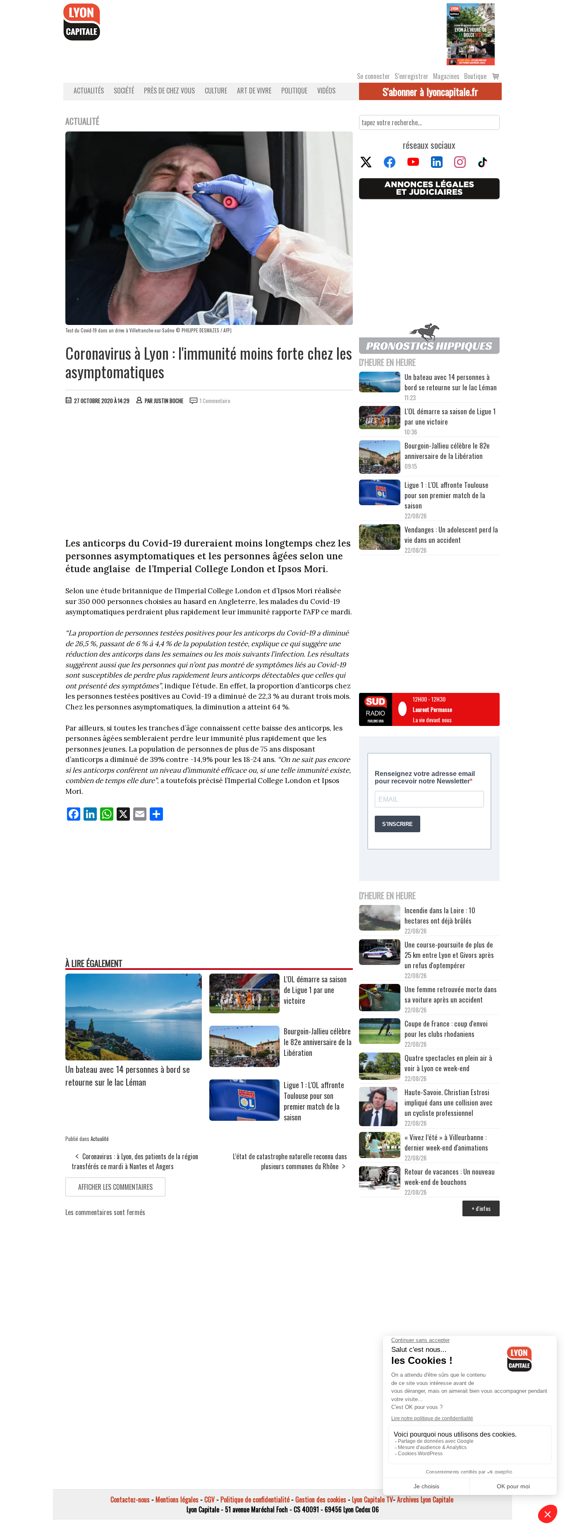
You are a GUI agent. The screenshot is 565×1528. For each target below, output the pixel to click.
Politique (294, 91)
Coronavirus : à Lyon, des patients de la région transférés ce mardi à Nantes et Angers (135, 1161)
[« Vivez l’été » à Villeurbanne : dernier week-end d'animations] (379, 1146)
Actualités (89, 91)
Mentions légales (177, 1499)
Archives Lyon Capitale (425, 1499)
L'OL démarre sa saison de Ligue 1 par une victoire (315, 990)
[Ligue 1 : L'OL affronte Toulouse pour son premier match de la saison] (244, 1118)
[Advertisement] (209, 473)
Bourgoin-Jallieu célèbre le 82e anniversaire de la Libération (318, 1042)
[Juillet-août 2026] (471, 33)
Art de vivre (254, 91)
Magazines (446, 76)
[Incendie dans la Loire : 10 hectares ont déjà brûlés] (379, 919)
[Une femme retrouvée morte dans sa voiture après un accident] (379, 999)
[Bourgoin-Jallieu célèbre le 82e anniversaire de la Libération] (244, 1064)
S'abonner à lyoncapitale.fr (430, 91)
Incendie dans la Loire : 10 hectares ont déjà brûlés (440, 915)
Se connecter (373, 76)
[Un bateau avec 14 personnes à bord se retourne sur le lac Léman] (133, 1057)
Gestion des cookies (320, 1499)
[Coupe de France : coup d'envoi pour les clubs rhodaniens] (379, 1032)
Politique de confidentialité (255, 1499)
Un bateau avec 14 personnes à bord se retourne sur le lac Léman (127, 1075)
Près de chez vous (169, 91)
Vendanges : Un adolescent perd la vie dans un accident (451, 534)
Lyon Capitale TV (372, 1499)
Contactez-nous (130, 1499)
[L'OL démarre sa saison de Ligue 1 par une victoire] (244, 1010)
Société (124, 91)
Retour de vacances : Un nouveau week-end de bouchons (450, 1176)
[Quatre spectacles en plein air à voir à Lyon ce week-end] (379, 1067)
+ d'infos (481, 1208)
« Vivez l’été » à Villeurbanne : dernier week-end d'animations (446, 1142)
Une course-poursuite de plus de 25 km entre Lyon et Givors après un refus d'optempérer (449, 954)
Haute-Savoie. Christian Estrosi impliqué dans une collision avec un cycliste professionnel (449, 1102)
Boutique (475, 76)
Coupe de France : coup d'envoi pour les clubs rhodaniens (446, 1028)
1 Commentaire (215, 400)
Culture (216, 91)
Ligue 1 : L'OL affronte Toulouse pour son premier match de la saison (314, 1100)
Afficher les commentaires (115, 1187)
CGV (209, 1499)
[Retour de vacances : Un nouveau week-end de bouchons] (379, 1178)
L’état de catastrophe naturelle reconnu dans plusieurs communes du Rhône (290, 1161)
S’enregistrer (412, 76)
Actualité (100, 1138)
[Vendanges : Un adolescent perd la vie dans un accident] (379, 538)
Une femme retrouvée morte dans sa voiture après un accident (451, 994)
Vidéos (326, 91)
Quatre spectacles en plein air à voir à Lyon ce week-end (448, 1063)
